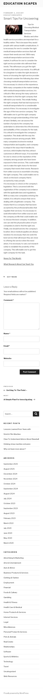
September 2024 (11, 489)
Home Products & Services (15, 612)
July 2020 (7, 528)
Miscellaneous (9, 627)
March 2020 (9, 543)
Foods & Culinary (10, 592)
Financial (7, 587)
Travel (6, 666)
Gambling (7, 597)
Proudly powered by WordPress (16, 693)
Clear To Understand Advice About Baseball (21, 439)
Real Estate (8, 642)
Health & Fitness (10, 602)
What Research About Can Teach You (19, 264)
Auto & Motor (9, 568)
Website (7, 358)
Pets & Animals (10, 637)
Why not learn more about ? (15, 449)
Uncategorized (10, 671)
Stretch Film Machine (12, 434)
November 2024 (10, 479)
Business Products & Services (16, 573)
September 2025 (11, 464)
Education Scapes (20, 3)
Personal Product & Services (15, 632)
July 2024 (7, 499)
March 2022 (8, 523)
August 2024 (9, 494)
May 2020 (8, 538)
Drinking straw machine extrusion (17, 444)
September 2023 (11, 508)
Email (7, 346)
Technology (8, 662)
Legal (6, 622)
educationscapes (13, 15)
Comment (9, 300)
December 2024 (10, 474)
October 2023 (9, 503)
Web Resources (10, 676)
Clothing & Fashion (11, 578)
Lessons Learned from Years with (17, 429)
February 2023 (10, 518)
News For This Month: (12, 258)
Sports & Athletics (11, 657)
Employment (9, 583)
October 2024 (9, 484)
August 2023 (9, 513)
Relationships (9, 647)
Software (12, 277)
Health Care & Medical (13, 607)
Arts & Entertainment (12, 563)
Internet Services (11, 617)
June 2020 (8, 533)
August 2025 (9, 469)
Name (7, 333)
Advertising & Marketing (14, 558)
